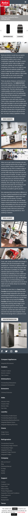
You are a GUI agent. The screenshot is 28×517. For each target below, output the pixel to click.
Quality (3, 473)
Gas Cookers (4, 375)
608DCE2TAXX (20, 83)
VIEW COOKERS (8, 119)
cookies (15, 508)
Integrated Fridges (6, 454)
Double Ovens (5, 434)
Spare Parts (4, 486)
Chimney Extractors (6, 392)
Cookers (8, 36)
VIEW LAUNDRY (7, 218)
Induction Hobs (5, 401)
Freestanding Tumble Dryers (9, 415)
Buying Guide (5, 499)
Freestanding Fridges (7, 448)
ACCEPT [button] (14, 514)
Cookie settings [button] (21, 512)
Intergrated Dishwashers (8, 385)
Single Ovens (5, 432)
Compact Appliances (8, 359)
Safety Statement (6, 495)
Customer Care (5, 484)
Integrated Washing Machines (9, 424)
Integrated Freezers (6, 450)
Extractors (5, 388)
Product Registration (6, 491)
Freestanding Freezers (7, 443)
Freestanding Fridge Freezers (9, 445)
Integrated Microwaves (7, 363)
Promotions (4, 497)
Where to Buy (5, 488)
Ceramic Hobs (5, 403)
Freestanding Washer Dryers (9, 418)
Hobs (3, 397)
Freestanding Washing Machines (10, 420)
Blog (2, 464)
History (3, 470)
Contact (3, 482)
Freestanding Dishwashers (8, 382)
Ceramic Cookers (6, 371)
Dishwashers (20, 36)
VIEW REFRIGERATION (10, 319)
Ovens (3, 428)
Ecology (3, 468)
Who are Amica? (5, 462)
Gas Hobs (4, 408)
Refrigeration (6, 439)
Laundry (4, 412)
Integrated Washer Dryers (8, 422)
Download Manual (6, 466)
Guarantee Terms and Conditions (10, 493)
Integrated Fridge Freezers (8, 452)
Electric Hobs (5, 406)
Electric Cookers (5, 373)
